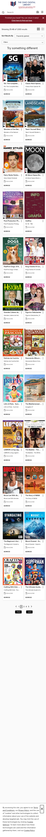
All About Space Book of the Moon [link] (33, 175)
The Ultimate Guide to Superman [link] (33, 587)
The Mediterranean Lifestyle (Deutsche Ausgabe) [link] (33, 404)
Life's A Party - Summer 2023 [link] (12, 404)
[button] (38, 30)
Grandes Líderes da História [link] (12, 312)
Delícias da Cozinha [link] (11, 358)
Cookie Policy (29, 830)
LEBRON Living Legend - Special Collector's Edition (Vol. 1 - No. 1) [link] (12, 450)
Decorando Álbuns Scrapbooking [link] (33, 358)
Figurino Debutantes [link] (33, 312)
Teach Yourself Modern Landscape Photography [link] (33, 129)
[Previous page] (16, 606)
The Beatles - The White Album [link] (33, 450)
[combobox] (18, 12)
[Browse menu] (42, 12)
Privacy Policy (23, 810)
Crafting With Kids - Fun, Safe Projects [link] (12, 587)
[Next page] (31, 606)
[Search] (3, 12)
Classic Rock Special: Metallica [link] (33, 84)
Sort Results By (7, 36)
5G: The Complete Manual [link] (12, 84)
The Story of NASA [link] (32, 496)
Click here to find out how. (22, 20)
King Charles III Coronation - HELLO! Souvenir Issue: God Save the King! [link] (33, 267)
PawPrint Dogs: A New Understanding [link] (12, 267)
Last (29, 612)
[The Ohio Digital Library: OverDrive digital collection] (23, 4)
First (18, 612)
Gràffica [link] (28, 221)
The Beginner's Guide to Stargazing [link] (12, 541)
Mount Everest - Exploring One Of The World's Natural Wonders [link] (33, 541)
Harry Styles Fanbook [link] (12, 175)
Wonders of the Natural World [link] (12, 129)
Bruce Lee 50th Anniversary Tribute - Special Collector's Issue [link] (12, 496)
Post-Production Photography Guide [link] (12, 221)
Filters (6, 42)
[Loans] (38, 12)
